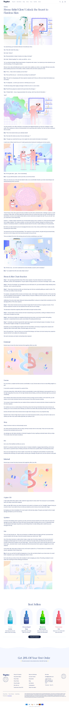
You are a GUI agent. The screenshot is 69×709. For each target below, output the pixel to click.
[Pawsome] (58, 616)
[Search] (60, 2)
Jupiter (33, 706)
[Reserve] (42, 616)
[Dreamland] (26, 616)
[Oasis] (10, 616)
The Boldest (9, 695)
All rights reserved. (37, 706)
